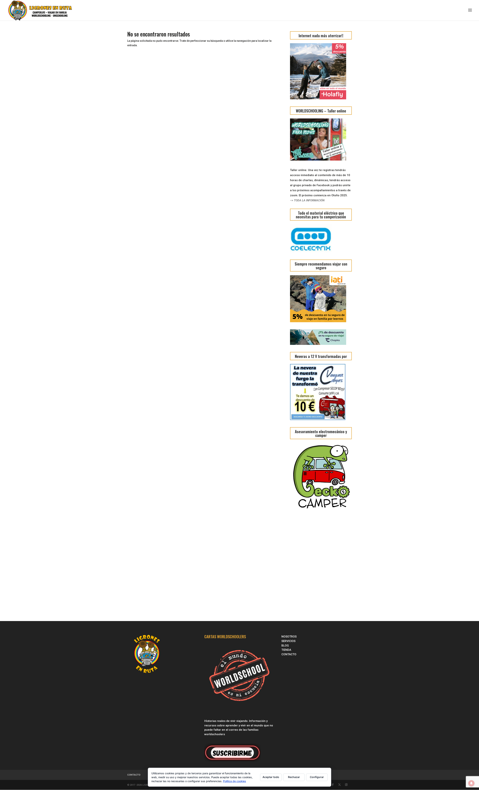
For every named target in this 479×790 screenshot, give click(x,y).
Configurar (317, 777)
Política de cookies (234, 781)
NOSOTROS (289, 636)
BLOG (285, 645)
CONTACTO (288, 654)
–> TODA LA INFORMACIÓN (307, 200)
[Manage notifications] (471, 783)
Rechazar (294, 777)
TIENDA (286, 650)
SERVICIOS (288, 641)
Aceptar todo (271, 777)
